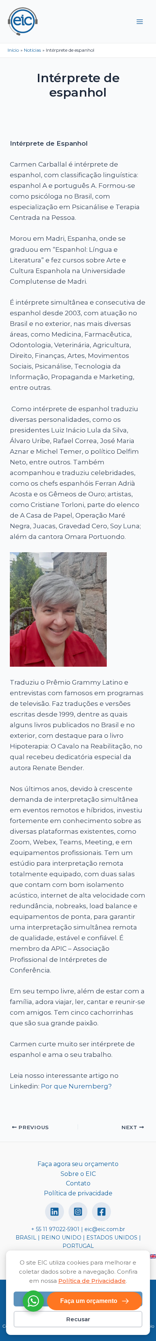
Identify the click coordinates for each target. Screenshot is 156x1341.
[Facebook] (101, 1211)
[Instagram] (78, 1211)
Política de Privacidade (92, 1280)
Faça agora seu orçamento (78, 1164)
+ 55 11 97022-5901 (55, 1229)
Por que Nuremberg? (76, 1086)
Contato (78, 1183)
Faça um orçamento (88, 1301)
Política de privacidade (78, 1193)
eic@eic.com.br (104, 1229)
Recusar (78, 1319)
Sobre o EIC (78, 1173)
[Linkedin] (54, 1211)
